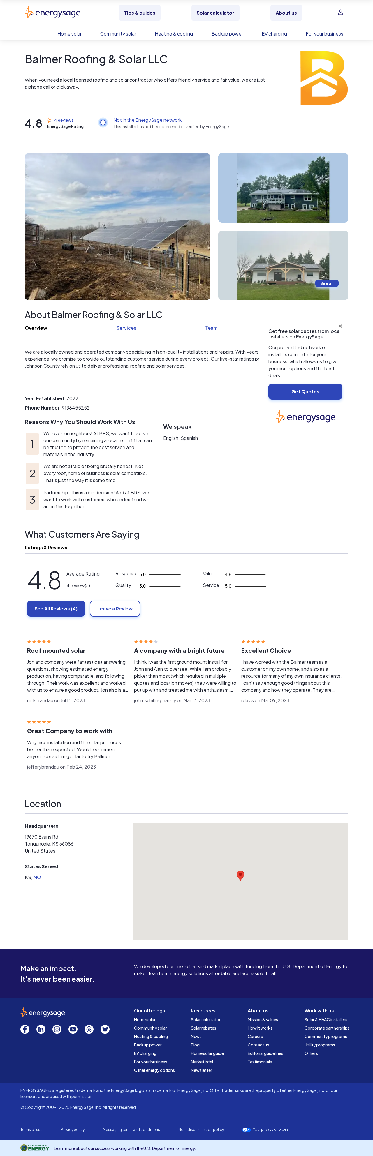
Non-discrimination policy (201, 1129)
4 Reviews (63, 120)
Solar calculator (206, 1019)
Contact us (258, 1044)
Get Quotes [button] (305, 392)
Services (126, 328)
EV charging (145, 1053)
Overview (36, 328)
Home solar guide (207, 1053)
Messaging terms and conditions (131, 1129)
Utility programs (320, 1044)
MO (37, 877)
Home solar (145, 1019)
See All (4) (56, 609)
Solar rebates (203, 1027)
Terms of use (31, 1129)
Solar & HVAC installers (326, 1019)
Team (211, 328)
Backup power (148, 1044)
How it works (260, 1027)
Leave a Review (115, 609)
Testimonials (260, 1061)
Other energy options (154, 1070)
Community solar (150, 1027)
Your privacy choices (270, 1129)
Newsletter (201, 1070)
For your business (150, 1061)
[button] (240, 876)
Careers (255, 1036)
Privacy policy (73, 1129)
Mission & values (263, 1019)
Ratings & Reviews (46, 547)
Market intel (202, 1061)
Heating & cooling (151, 1036)
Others (311, 1053)
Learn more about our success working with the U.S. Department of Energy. (125, 1148)
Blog (195, 1044)
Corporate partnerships (327, 1027)
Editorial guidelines (265, 1053)
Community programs (326, 1036)
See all (327, 283)
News (196, 1036)
